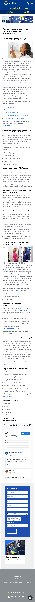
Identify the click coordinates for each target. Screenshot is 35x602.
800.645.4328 (27, 12)
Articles (17, 574)
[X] (15, 597)
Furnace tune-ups (9, 110)
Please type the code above (15, 526)
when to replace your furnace (20, 308)
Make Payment (22, 8)
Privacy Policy (22, 582)
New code (11, 522)
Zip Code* (10, 509)
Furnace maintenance (11, 113)
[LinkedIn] (19, 597)
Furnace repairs (9, 107)
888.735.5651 (9, 12)
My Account (11, 8)
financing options (15, 290)
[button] (30, 597)
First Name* (10, 492)
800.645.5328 (6, 125)
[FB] (12, 597)
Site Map (29, 582)
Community (17, 576)
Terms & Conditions (13, 582)
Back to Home (8, 25)
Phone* (9, 501)
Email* (9, 505)
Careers (17, 578)
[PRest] (9, 597)
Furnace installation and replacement (16, 115)
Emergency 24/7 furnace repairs (14, 118)
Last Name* (10, 496)
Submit (11, 531)
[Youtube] (23, 597)
